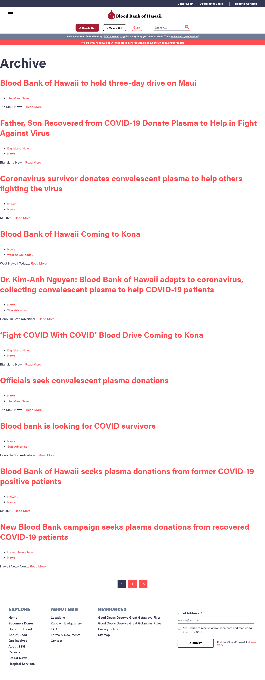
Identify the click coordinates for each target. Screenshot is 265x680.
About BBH (16, 646)
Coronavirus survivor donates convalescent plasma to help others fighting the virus (121, 183)
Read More (34, 106)
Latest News (17, 657)
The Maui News (18, 98)
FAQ (54, 629)
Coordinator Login (211, 3)
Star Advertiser (17, 310)
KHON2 (12, 203)
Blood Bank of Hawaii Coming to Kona (70, 233)
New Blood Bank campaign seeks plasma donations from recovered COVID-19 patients (124, 531)
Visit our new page (114, 36)
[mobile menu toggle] (10, 12)
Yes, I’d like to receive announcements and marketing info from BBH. (217, 630)
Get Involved (18, 640)
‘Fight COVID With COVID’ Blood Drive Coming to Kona (101, 334)
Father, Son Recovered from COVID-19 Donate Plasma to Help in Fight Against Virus (128, 127)
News (11, 153)
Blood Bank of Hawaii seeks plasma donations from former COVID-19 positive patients (127, 476)
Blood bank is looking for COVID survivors (78, 425)
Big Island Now (18, 148)
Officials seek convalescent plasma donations (84, 380)
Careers (14, 652)
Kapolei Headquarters (66, 623)
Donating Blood (20, 629)
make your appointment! (184, 36)
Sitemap (104, 634)
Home (12, 617)
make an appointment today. (167, 42)
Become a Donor (20, 623)
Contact (56, 640)
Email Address (190, 613)
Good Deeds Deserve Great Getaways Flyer (129, 617)
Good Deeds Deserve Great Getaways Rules (129, 623)
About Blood (17, 634)
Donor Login (185, 3)
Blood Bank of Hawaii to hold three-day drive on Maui (98, 82)
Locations (58, 617)
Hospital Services (246, 3)
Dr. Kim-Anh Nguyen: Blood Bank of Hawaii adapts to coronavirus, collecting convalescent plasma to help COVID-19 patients (121, 284)
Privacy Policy (108, 629)
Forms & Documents (65, 634)
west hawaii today (20, 254)
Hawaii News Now (20, 552)
